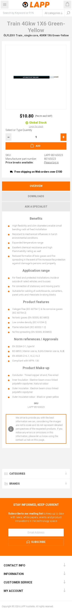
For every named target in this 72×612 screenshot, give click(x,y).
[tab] (36, 186)
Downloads (36, 196)
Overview (36, 185)
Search (68, 13)
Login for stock (36, 126)
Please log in (51, 162)
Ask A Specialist (36, 206)
